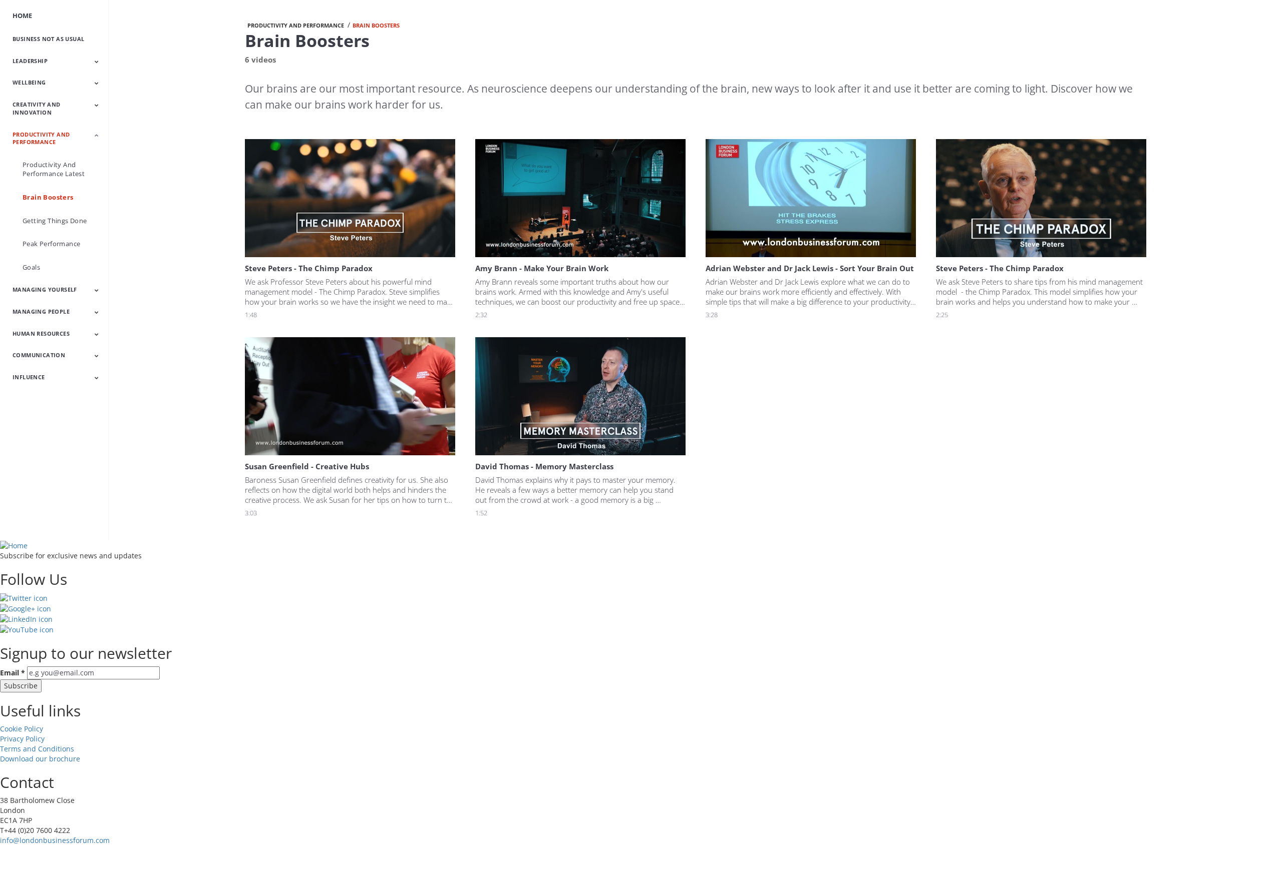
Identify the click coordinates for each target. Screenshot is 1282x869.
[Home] (14, 545)
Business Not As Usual (48, 39)
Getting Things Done (55, 220)
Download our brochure (40, 758)
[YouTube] (27, 629)
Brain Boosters (48, 197)
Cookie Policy (21, 728)
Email (12, 672)
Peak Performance (51, 243)
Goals (31, 267)
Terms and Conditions (37, 748)
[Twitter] (24, 597)
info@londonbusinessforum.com (55, 840)
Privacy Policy (22, 738)
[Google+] (25, 608)
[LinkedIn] (26, 618)
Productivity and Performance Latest (54, 169)
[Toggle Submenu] (96, 61)
